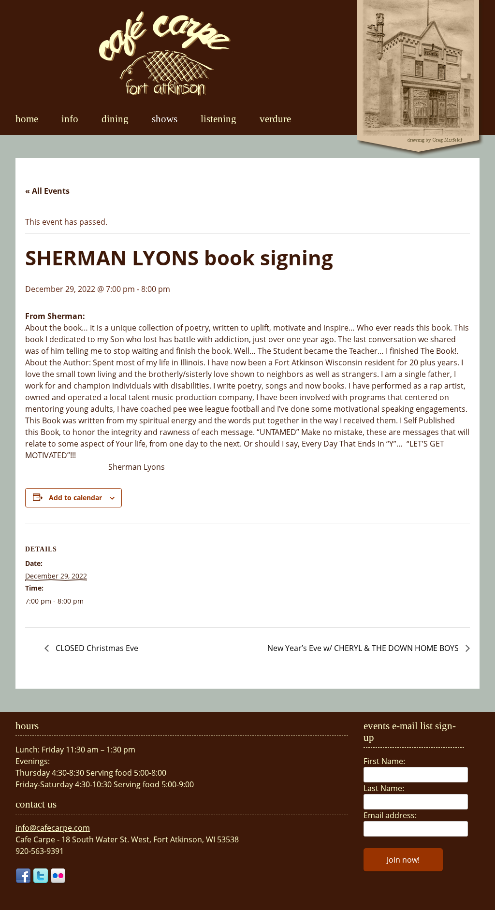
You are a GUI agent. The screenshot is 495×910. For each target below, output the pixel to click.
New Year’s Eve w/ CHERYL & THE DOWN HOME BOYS (364, 648)
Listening (218, 118)
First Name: (384, 761)
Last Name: (384, 788)
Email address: (390, 815)
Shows (164, 118)
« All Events (47, 191)
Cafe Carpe (165, 53)
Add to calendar (75, 497)
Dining (115, 118)
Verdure (275, 118)
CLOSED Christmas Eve (96, 648)
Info (69, 118)
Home (26, 118)
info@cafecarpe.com (52, 828)
